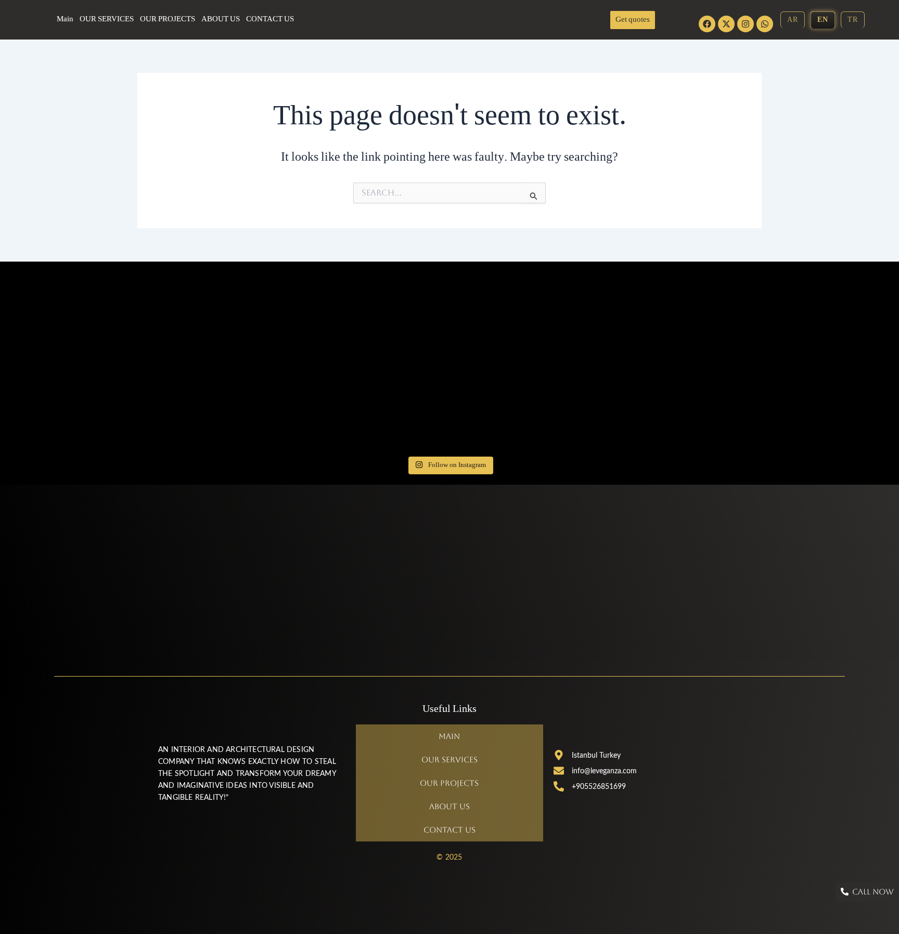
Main (65, 19)
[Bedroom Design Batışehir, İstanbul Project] (250, 420)
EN (822, 20)
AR (792, 20)
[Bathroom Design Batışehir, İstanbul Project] (250, 300)
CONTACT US (270, 19)
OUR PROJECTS (167, 19)
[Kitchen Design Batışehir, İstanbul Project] (250, 360)
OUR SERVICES (107, 19)
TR (852, 20)
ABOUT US (220, 19)
